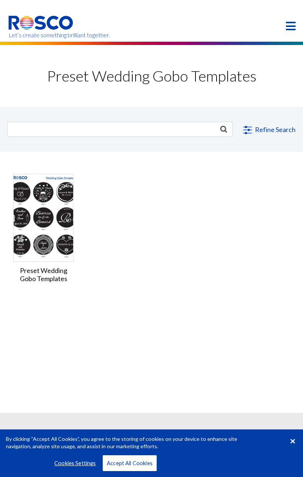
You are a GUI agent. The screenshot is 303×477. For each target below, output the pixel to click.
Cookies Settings (75, 463)
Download (43, 234)
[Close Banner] (292, 441)
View (43, 190)
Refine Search (275, 129)
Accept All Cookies (130, 463)
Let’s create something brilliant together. (41, 35)
